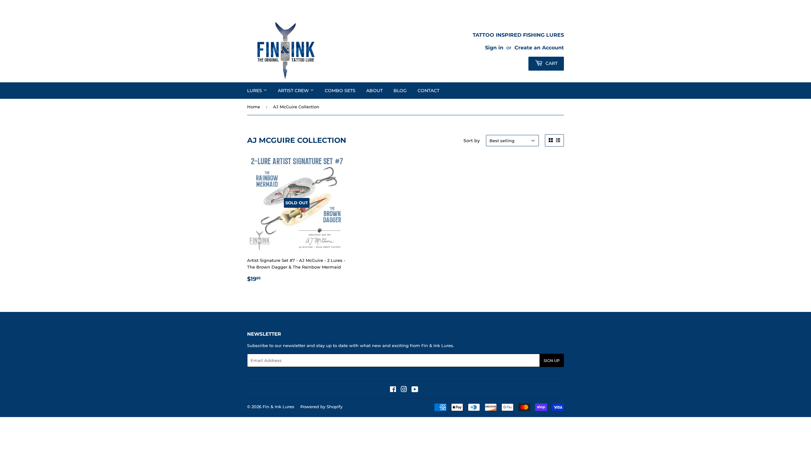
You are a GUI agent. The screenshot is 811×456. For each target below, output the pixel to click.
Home (253, 106)
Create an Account (539, 48)
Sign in (494, 48)
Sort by (471, 140)
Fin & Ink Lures (278, 406)
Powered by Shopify (321, 406)
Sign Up (552, 360)
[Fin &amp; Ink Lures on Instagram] (404, 390)
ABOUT (374, 90)
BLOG (400, 90)
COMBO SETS (340, 90)
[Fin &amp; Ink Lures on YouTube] (415, 390)
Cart (551, 63)
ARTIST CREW (294, 90)
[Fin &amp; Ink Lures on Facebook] (393, 390)
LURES (255, 90)
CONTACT (428, 90)
